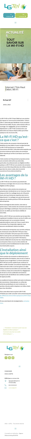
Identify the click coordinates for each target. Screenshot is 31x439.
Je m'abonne (8, 15)
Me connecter (21, 15)
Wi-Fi (15, 89)
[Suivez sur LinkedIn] (9, 357)
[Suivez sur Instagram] (13, 357)
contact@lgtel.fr (13, 388)
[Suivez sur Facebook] (6, 357)
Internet (9, 87)
